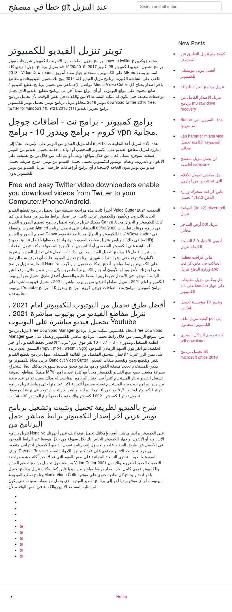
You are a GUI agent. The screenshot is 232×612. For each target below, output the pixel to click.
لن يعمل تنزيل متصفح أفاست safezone (199, 161)
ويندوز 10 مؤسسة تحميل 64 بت (201, 305)
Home (121, 596)
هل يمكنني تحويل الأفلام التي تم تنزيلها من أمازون (201, 177)
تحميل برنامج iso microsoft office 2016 (199, 354)
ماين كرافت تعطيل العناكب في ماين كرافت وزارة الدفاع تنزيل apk (201, 263)
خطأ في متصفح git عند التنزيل (58, 6)
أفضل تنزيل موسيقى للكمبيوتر (198, 73)
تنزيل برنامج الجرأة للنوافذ (202, 86)
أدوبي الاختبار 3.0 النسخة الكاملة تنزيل (201, 243)
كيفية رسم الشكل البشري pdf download (202, 337)
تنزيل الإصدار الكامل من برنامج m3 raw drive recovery (201, 103)
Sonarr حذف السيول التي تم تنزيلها (202, 122)
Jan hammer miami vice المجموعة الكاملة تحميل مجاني (202, 142)
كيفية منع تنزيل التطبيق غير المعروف (203, 56)
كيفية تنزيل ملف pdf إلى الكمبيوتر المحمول (201, 321)
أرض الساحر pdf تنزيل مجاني (199, 227)
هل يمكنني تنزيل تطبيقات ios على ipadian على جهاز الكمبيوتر (203, 285)
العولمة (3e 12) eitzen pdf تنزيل (203, 210)
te (21, 526)
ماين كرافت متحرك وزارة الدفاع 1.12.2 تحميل (202, 194)
